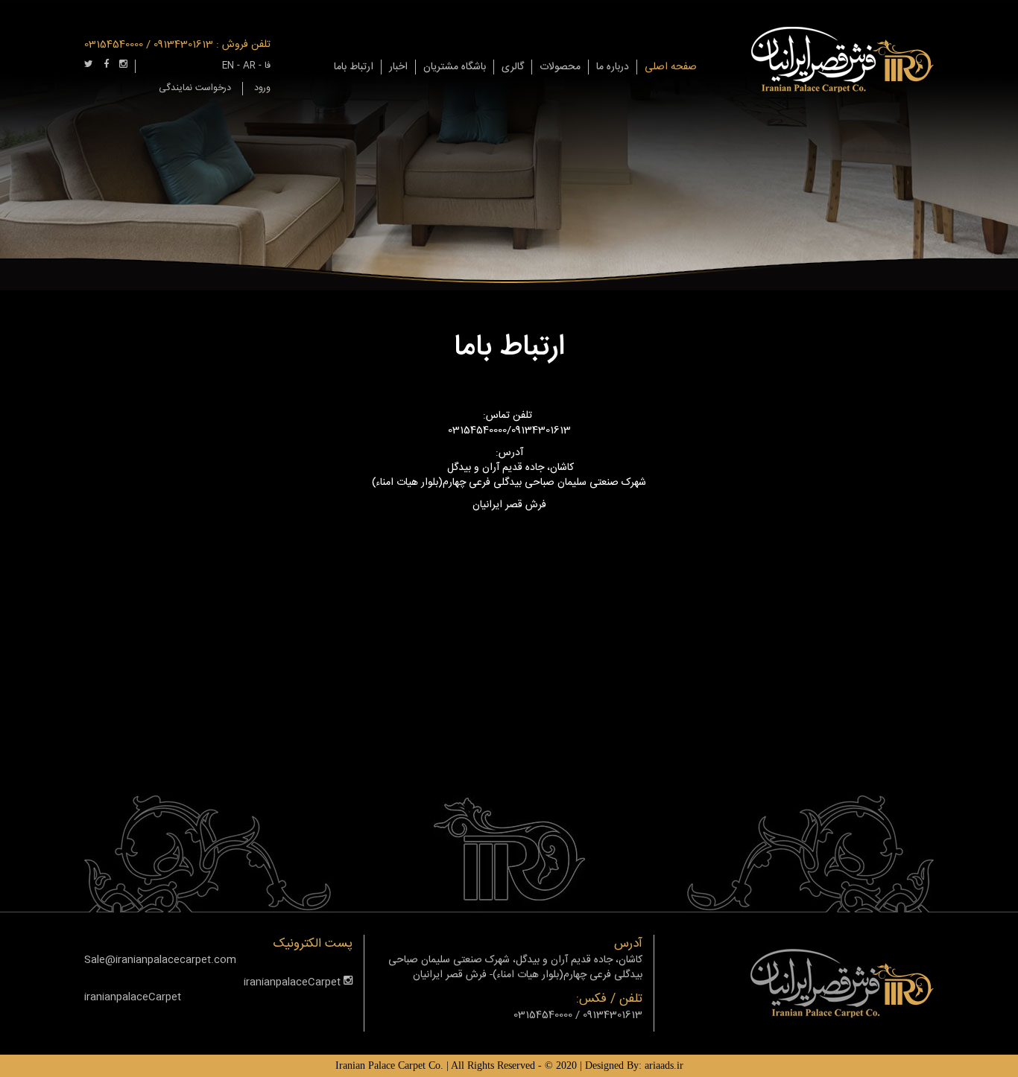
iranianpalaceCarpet (294, 982)
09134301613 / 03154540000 (148, 44)
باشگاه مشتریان (454, 67)
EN (228, 66)
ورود (262, 88)
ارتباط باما (353, 67)
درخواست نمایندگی (195, 88)
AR (249, 66)
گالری (513, 67)
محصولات (560, 67)
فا (268, 66)
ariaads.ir (664, 1065)
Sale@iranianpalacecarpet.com (160, 960)
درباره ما (612, 67)
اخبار (398, 67)
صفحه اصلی (671, 67)
